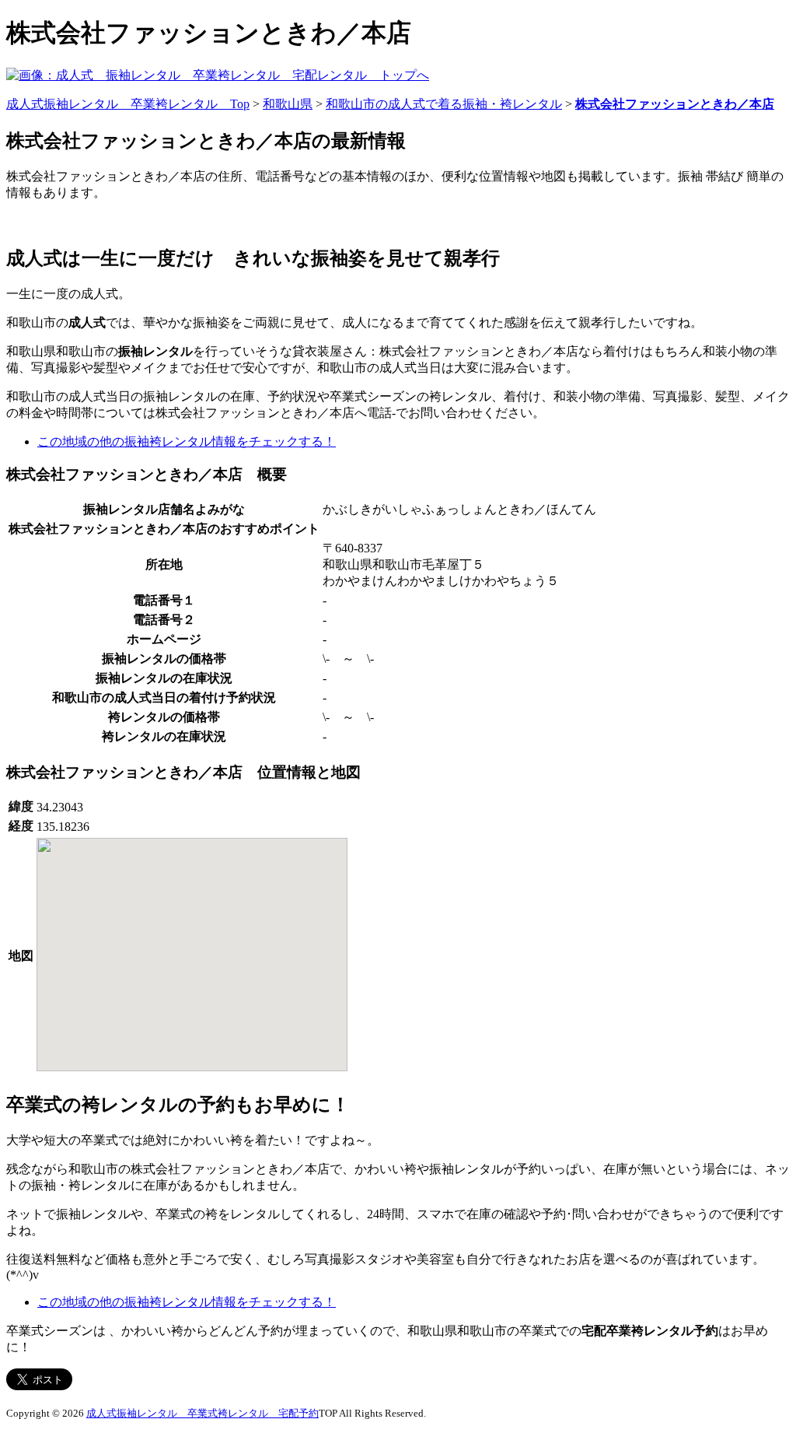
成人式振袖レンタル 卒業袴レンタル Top (128, 103)
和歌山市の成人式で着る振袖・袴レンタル (444, 103)
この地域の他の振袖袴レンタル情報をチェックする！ (186, 441)
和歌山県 (287, 103)
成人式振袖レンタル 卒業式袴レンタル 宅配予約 (202, 1413)
